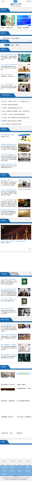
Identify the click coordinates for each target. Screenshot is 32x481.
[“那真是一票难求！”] (24, 377)
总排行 (17, 45)
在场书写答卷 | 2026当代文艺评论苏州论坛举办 (8, 384)
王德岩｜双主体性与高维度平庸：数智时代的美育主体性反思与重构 (16, 117)
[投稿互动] (12, 453)
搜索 (15, 1)
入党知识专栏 (25, 254)
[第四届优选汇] (5, 447)
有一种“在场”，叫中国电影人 (24, 417)
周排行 (7, 45)
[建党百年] (5, 450)
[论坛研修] (19, 450)
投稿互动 (4, 461)
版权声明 (19, 465)
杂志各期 (25, 268)
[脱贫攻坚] (12, 450)
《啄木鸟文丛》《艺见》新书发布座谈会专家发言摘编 (8, 433)
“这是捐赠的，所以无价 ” (7, 417)
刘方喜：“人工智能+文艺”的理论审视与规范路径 (13, 114)
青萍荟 (25, 259)
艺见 (9, 259)
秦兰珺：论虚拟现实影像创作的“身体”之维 (11, 108)
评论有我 (9, 263)
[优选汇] (27, 453)
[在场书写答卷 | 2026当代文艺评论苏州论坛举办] (8, 377)
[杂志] (5, 453)
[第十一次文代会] (27, 447)
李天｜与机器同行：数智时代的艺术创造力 (11, 124)
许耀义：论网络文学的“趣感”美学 (9, 104)
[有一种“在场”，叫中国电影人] (24, 410)
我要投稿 (4, 474)
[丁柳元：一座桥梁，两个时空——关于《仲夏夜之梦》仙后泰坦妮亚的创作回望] (8, 20)
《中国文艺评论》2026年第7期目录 (10, 38)
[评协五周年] (19, 456)
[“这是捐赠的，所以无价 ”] (8, 410)
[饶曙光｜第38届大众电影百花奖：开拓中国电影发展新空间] (16, 232)
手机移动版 (12, 461)
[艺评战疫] (5, 456)
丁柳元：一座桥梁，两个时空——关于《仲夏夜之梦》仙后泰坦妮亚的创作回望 (8, 27)
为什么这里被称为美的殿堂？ (24, 400)
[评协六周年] (19, 453)
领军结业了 (20, 433)
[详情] (29, 249)
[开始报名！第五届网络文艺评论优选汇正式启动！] (24, 20)
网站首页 (3, 465)
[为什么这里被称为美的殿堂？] (24, 393)
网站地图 (29, 1)
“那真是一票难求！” (22, 384)
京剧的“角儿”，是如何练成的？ (8, 400)
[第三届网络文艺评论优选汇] (12, 447)
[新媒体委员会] (19, 447)
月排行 (12, 45)
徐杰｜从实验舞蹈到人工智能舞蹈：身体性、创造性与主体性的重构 (16, 111)
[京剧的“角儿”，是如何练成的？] (8, 393)
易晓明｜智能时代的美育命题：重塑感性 (11, 120)
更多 (30, 41)
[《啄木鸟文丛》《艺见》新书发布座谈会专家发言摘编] (8, 426)
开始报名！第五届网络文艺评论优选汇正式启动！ (24, 27)
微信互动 (20, 461)
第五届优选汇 (9, 254)
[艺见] (27, 450)
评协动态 (25, 263)
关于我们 (14, 465)
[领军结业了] (24, 426)
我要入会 (9, 268)
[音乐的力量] (12, 456)
